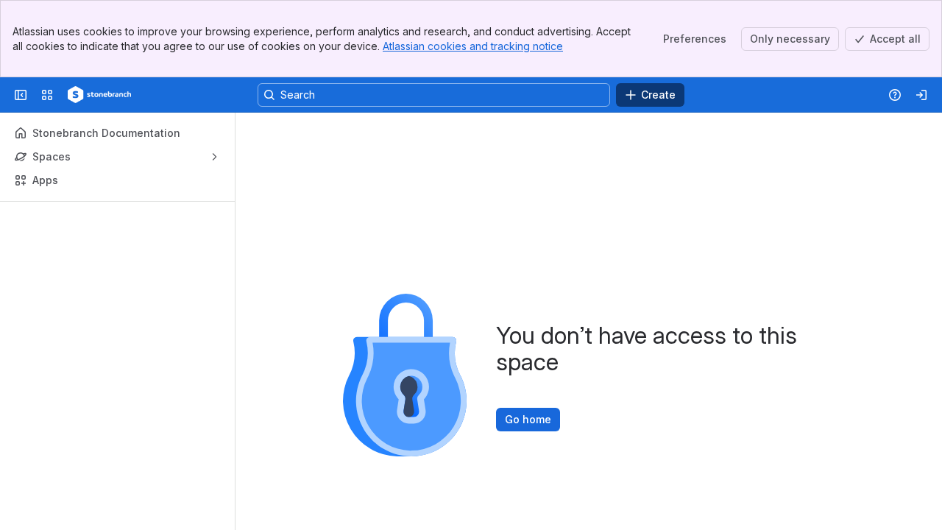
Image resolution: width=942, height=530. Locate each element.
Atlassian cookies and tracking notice (473, 46)
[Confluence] (99, 95)
